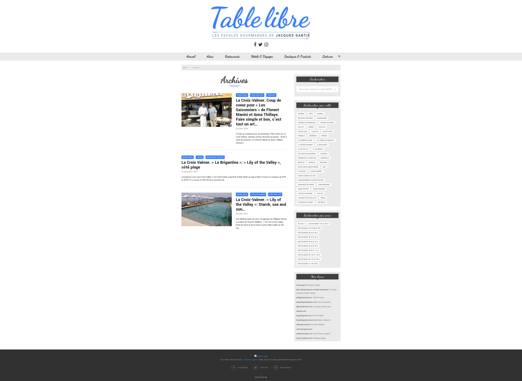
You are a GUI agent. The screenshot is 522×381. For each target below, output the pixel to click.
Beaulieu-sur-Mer (305, 118)
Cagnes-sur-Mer (327, 123)
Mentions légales (250, 359)
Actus (210, 56)
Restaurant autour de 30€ (309, 228)
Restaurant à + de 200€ (308, 264)
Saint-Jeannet (316, 171)
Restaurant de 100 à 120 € (309, 255)
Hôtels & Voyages (262, 56)
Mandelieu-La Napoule (307, 158)
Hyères (324, 136)
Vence (323, 198)
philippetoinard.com (304, 297)
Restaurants (232, 56)
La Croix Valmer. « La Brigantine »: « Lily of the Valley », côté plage (231, 165)
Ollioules (302, 171)
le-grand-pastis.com (304, 315)
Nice (324, 167)
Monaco (312, 162)
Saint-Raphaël (324, 184)
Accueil (191, 56)
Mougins (323, 162)
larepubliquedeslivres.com (306, 302)
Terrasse (271, 95)
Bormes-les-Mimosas (307, 123)
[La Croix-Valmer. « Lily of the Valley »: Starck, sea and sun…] (206, 209)
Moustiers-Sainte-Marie (308, 167)
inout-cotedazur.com (304, 338)
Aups (311, 114)
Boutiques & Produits (297, 56)
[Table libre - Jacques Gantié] (261, 1)
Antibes (301, 114)
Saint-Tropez (303, 189)
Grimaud (301, 136)
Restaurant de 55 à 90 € (308, 246)
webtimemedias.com (304, 333)
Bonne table (242, 95)
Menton (301, 162)
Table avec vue (257, 95)
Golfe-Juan (327, 131)
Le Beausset (322, 145)
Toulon (320, 193)
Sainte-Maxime (319, 189)
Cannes (311, 127)
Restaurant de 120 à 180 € (309, 259)
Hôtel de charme (258, 194)
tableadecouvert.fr (303, 324)
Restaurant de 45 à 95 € (308, 241)
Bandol (320, 114)
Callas (301, 127)
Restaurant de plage (215, 157)
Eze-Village (302, 131)
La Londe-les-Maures (325, 140)
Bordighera (322, 118)
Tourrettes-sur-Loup (307, 198)
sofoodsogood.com (304, 329)
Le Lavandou (318, 149)
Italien (199, 157)
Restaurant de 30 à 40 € (308, 233)
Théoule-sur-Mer (305, 193)
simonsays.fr (301, 285)
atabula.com (301, 311)
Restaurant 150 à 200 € (319, 224)
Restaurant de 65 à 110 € (308, 250)
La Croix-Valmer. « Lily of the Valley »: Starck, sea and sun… (261, 204)
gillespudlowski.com (304, 306)
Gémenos (313, 136)
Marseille (325, 158)
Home (185, 67)
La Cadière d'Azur (305, 140)
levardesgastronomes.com (306, 320)
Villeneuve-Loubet (305, 202)
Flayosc (314, 131)
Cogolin (321, 127)
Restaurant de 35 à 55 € (308, 237)
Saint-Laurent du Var (307, 176)
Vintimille (322, 202)
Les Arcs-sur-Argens (307, 154)
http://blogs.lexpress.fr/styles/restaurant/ (312, 289)
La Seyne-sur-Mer (305, 145)
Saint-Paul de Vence (306, 184)
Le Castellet (303, 149)
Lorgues (323, 154)
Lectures (327, 56)
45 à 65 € (301, 224)
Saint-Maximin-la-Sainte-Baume (311, 180)
